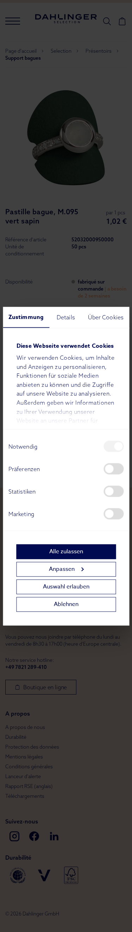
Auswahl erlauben (66, 586)
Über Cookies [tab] (106, 316)
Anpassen (62, 569)
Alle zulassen (66, 551)
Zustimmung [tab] (26, 317)
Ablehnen (66, 604)
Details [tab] (66, 316)
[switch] (113, 468)
